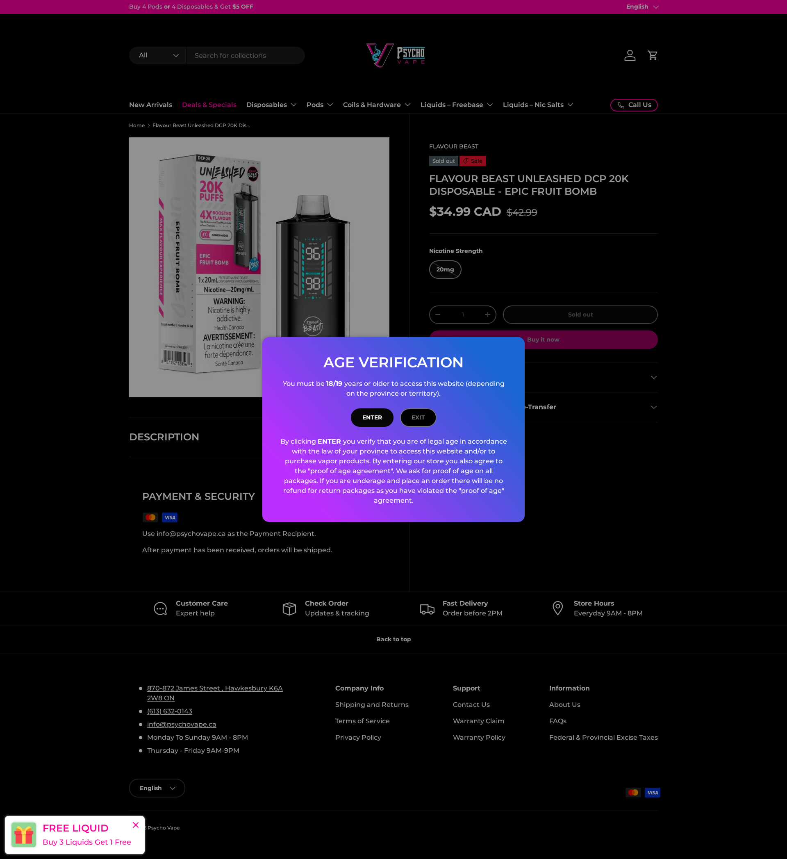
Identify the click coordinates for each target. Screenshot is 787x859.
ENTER (372, 417)
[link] (75, 835)
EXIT (418, 417)
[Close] (135, 825)
